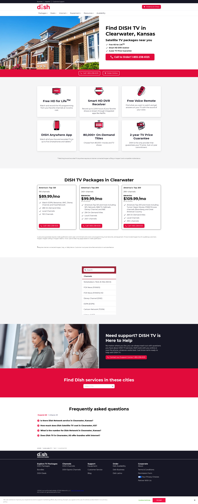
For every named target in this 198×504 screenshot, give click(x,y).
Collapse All (53, 415)
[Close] (194, 500)
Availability (47, 448)
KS (55, 448)
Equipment (92, 466)
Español (47, 1)
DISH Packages (43, 466)
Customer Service (95, 470)
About (140, 466)
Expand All (42, 415)
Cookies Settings (144, 500)
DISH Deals (41, 473)
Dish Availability (119, 466)
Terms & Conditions (146, 470)
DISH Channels (68, 466)
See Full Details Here (77, 490)
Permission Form (145, 473)
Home (39, 448)
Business (40, 1)
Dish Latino (117, 473)
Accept (159, 500)
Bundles (40, 470)
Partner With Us (144, 480)
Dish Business (118, 470)
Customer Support (58, 1)
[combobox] (96, 386)
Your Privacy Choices (150, 477)
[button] (113, 386)
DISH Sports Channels (71, 470)
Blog (89, 473)
